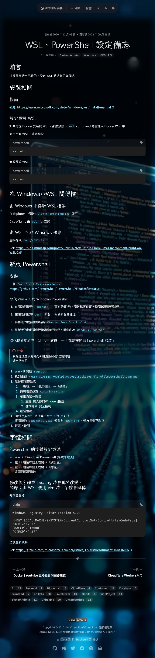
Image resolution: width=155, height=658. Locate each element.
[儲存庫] (113, 8)
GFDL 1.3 (106, 55)
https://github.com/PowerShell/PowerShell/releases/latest (52, 288)
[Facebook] (82, 648)
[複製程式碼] (142, 143)
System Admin (69, 55)
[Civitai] (91, 648)
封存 (89, 8)
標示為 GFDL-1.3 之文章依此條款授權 (62, 632)
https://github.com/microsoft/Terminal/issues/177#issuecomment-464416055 (72, 549)
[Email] (100, 648)
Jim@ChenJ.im (87, 627)
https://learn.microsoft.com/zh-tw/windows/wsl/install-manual (64, 107)
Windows (90, 55)
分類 (77, 8)
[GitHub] (55, 648)
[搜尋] (98, 8)
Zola (64, 639)
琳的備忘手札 (54, 8)
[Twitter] (73, 648)
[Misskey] (64, 648)
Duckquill (82, 639)
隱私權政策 (105, 627)
